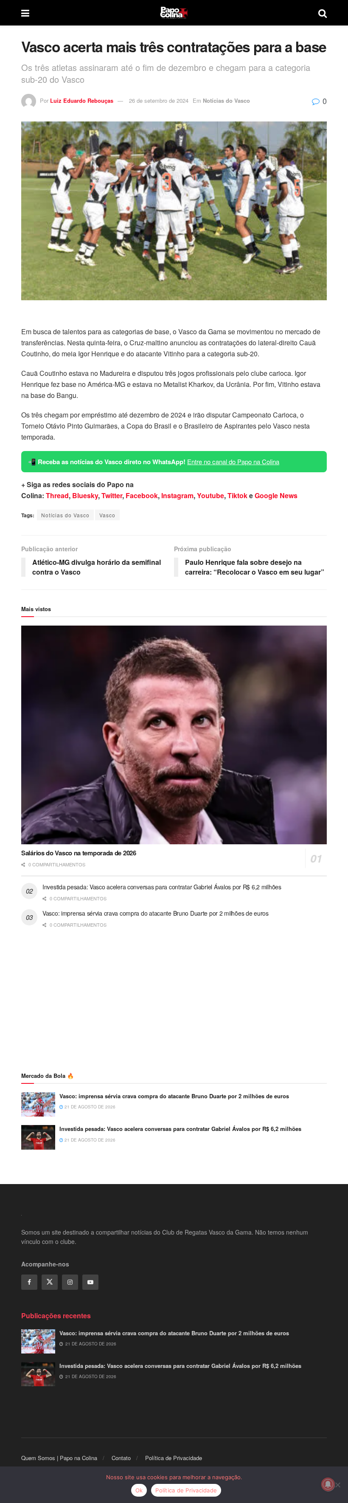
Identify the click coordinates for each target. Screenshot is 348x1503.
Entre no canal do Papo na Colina (233, 461)
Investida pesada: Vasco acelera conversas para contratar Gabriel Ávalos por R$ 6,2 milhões (161, 887)
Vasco (107, 515)
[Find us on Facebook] (29, 1282)
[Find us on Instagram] (70, 1282)
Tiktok (237, 495)
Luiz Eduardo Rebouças (81, 100)
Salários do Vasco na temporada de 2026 (78, 852)
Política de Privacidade (173, 1458)
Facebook (142, 495)
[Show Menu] (25, 12)
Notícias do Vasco (226, 100)
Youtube (210, 495)
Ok (139, 1490)
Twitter (111, 495)
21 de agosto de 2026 (89, 1107)
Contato (121, 1458)
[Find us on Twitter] (50, 1282)
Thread (57, 495)
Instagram (177, 495)
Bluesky (85, 495)
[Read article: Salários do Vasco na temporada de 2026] (174, 735)
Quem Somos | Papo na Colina (59, 1458)
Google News (276, 495)
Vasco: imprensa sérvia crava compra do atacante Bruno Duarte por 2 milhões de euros (155, 913)
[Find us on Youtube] (90, 1282)
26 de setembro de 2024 (158, 100)
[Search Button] (322, 12)
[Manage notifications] (328, 1484)
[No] (337, 1484)
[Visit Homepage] (174, 12)
